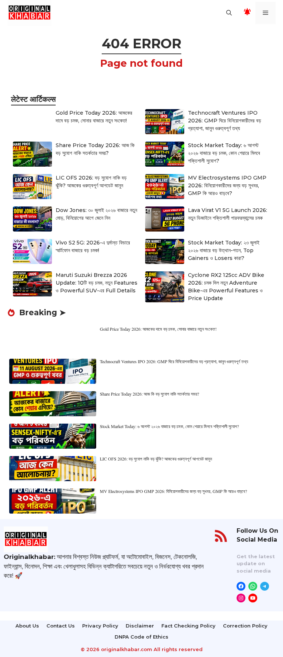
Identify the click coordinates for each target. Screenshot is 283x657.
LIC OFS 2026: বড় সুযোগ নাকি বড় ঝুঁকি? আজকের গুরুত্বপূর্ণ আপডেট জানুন (156, 459)
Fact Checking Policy (188, 626)
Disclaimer (140, 626)
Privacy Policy (100, 626)
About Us (27, 626)
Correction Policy (245, 626)
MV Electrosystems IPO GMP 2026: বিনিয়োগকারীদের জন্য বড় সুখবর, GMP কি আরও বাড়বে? (227, 185)
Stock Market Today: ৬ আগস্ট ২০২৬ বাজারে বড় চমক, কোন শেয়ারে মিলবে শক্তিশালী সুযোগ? (224, 153)
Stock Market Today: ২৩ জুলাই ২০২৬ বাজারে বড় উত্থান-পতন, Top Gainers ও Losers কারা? (223, 250)
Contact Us (60, 626)
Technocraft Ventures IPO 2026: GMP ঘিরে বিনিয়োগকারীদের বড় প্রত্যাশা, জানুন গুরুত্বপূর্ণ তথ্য (224, 121)
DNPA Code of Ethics (141, 637)
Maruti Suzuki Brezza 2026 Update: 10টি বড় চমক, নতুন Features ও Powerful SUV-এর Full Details (96, 283)
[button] (229, 13)
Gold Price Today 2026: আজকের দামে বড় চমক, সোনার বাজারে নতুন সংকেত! (158, 329)
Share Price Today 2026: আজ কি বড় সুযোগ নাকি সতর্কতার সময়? (149, 394)
